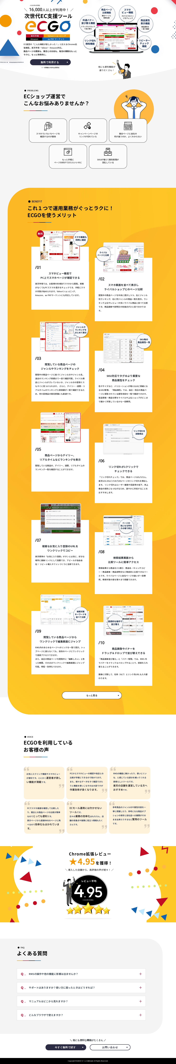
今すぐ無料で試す (65, 1047)
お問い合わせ (110, 1047)
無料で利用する (50, 62)
